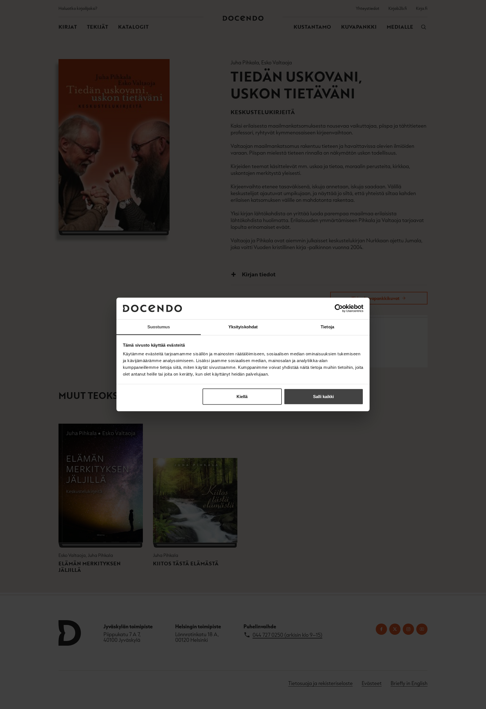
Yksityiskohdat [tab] (243, 326)
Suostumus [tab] (158, 326)
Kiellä (242, 396)
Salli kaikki (323, 396)
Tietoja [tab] (327, 326)
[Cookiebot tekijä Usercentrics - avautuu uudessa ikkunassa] (338, 308)
